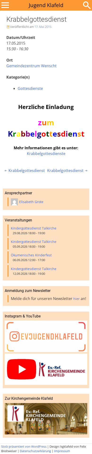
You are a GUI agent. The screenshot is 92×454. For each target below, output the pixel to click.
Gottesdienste (30, 88)
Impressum (62, 451)
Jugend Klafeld (46, 5)
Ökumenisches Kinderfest (31, 255)
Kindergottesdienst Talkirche (33, 228)
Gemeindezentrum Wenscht (31, 65)
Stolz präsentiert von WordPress (23, 446)
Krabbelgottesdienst (24, 170)
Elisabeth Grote (31, 202)
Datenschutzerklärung (35, 451)
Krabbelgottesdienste (46, 153)
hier (76, 298)
